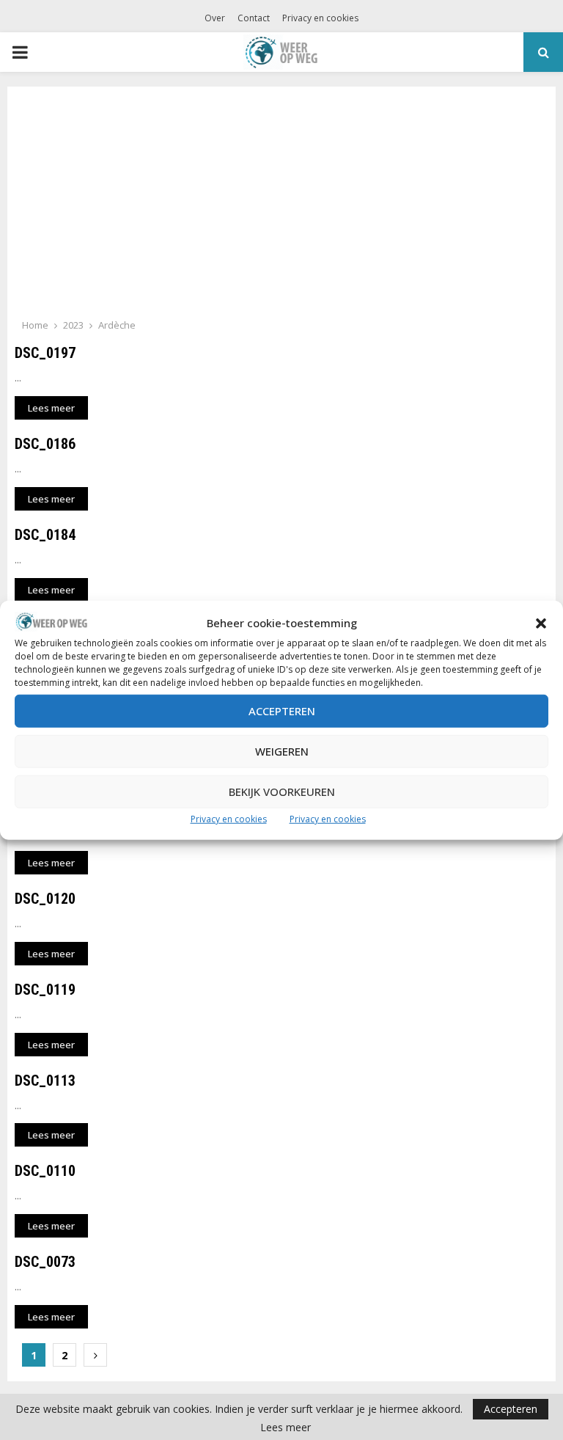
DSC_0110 (45, 1171)
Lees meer (285, 1427)
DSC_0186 (45, 444)
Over (215, 18)
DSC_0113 (45, 1080)
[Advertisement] (281, 207)
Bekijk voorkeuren (282, 791)
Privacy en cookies (229, 819)
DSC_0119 (45, 989)
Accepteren (282, 710)
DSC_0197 (45, 353)
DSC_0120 (45, 898)
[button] (541, 623)
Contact (254, 18)
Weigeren (282, 751)
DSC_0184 (45, 535)
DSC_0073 (45, 1262)
